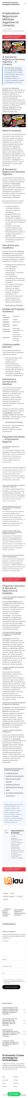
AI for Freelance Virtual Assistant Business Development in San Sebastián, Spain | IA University (9, 1022)
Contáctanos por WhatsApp (14, 305)
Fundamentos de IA (12, 773)
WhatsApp (15, 1094)
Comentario (5, 941)
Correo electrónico (7, 966)
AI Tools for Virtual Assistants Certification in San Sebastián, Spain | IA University (10, 1043)
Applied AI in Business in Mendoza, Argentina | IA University (6, 912)
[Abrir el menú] (25, 3)
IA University (18, 68)
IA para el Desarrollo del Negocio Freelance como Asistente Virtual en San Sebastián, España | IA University (10, 1011)
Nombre (4, 959)
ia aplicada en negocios (9, 896)
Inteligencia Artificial (7, 30)
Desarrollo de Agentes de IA (14, 776)
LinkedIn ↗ (20, 858)
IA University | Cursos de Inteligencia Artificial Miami (11, 3)
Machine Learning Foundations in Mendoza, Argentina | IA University (20, 912)
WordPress (23, 1095)
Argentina (5, 893)
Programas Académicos (18, 30)
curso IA (12, 893)
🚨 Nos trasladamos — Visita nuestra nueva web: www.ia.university (12, 37)
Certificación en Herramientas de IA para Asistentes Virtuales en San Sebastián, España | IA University (11, 1033)
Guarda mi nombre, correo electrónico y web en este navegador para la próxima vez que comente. (14, 981)
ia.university (6, 723)
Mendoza (5, 899)
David (9, 29)
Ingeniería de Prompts (13, 784)
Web (3, 973)
